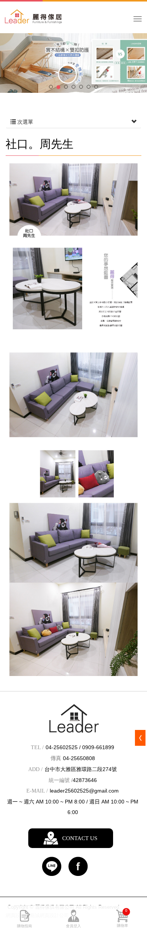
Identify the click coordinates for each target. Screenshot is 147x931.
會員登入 (73, 926)
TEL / (37, 747)
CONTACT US (79, 838)
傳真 (56, 758)
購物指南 (24, 926)
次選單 (24, 122)
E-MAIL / (37, 791)
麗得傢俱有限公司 (49, 21)
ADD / (35, 769)
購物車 (122, 918)
